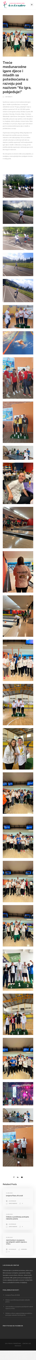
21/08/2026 (9, 1193)
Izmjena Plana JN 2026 (14, 1196)
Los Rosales (12, 1201)
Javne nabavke (13, 1203)
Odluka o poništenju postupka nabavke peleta (17, 1218)
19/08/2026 (9, 1214)
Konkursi (24, 1249)
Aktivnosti (8, 96)
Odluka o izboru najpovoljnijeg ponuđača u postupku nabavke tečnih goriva (18, 1314)
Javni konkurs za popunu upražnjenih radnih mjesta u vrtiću (16, 1242)
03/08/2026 (9, 1237)
